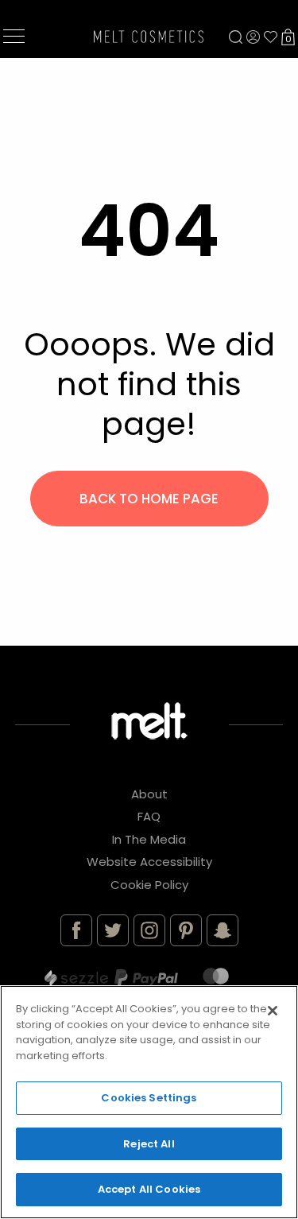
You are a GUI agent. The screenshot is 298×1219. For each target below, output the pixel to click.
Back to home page (149, 498)
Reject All (148, 1143)
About (149, 794)
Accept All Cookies (149, 1189)
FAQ (149, 816)
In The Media (149, 839)
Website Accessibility (149, 861)
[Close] (272, 1010)
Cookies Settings (148, 1097)
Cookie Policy (149, 884)
